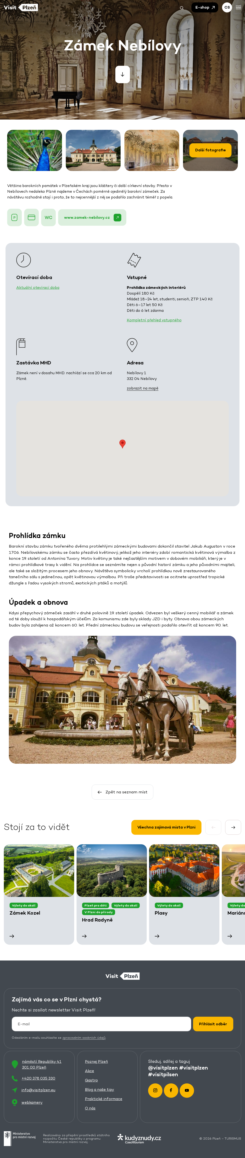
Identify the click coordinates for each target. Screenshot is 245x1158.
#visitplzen (193, 1067)
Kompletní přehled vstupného (154, 320)
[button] (182, 7)
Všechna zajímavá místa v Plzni (166, 827)
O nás (90, 1108)
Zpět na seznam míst (126, 792)
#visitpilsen (163, 1074)
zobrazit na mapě (142, 388)
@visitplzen (163, 1067)
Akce (89, 1070)
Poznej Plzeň (96, 1061)
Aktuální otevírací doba (37, 287)
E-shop (202, 7)
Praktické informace (103, 1098)
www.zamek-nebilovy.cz (87, 217)
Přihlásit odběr (213, 1023)
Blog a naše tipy (99, 1089)
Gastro (91, 1080)
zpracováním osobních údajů (84, 1038)
